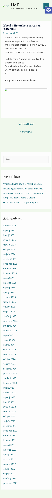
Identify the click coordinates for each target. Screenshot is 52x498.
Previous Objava (26, 124)
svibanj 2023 (9, 406)
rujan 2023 (8, 387)
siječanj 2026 (9, 259)
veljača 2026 (9, 254)
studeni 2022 (9, 435)
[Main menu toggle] (46, 6)
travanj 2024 (9, 354)
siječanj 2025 (9, 316)
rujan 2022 (8, 445)
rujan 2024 (8, 335)
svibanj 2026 (9, 239)
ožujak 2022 (9, 468)
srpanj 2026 (9, 230)
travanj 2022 (9, 464)
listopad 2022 (10, 440)
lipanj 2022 (8, 454)
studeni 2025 (9, 268)
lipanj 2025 (8, 292)
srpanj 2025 (9, 287)
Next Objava (26, 131)
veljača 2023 (9, 421)
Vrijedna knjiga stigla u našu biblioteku (22, 183)
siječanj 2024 (9, 368)
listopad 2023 (10, 383)
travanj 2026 (9, 244)
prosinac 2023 (10, 373)
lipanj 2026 (8, 235)
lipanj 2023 (8, 402)
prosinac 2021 (10, 483)
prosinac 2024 (10, 321)
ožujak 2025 (9, 306)
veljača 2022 (9, 473)
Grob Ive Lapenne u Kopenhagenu (20, 202)
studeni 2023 (9, 378)
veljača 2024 (9, 363)
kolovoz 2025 (10, 282)
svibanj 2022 (9, 459)
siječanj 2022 (9, 478)
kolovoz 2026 (10, 225)
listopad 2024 (10, 330)
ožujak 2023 (9, 416)
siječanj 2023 (9, 425)
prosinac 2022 (10, 430)
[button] (48, 10)
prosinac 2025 (10, 263)
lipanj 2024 (8, 344)
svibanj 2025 (9, 297)
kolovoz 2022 (10, 449)
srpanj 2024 (9, 340)
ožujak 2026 (9, 249)
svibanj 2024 (9, 349)
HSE (15, 4)
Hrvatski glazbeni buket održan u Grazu (23, 188)
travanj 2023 (9, 411)
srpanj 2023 (9, 397)
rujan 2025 (8, 278)
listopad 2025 (10, 273)
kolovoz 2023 (10, 392)
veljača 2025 (9, 311)
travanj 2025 (9, 301)
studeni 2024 (9, 325)
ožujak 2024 (9, 359)
